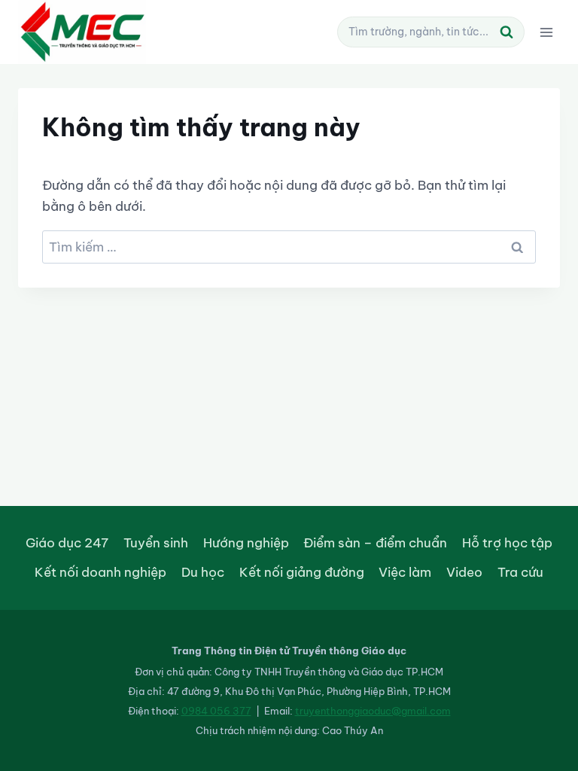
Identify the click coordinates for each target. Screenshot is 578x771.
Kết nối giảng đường (301, 572)
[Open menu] (546, 32)
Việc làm (405, 572)
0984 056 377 (216, 711)
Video (464, 572)
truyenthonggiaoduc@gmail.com (373, 711)
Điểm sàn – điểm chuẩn (375, 542)
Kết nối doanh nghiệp (100, 572)
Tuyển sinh (155, 542)
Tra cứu (520, 572)
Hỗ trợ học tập (507, 542)
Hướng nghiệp (246, 542)
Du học (202, 572)
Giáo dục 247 (67, 542)
